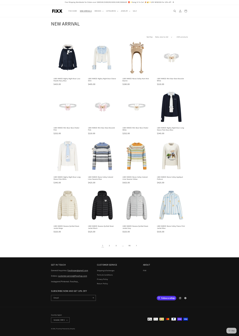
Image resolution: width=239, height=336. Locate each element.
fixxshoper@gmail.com (77, 270)
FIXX (144, 270)
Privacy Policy (102, 279)
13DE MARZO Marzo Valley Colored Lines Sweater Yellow (135, 178)
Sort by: (150, 37)
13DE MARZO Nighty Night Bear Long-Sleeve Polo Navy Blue (170, 129)
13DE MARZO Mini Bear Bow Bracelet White (170, 80)
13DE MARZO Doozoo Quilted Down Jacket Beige (66, 227)
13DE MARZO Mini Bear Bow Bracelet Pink (101, 129)
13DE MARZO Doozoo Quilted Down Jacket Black (101, 227)
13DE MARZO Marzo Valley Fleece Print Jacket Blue (171, 227)
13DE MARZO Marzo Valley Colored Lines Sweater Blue (100, 178)
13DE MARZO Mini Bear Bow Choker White (135, 129)
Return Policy (102, 283)
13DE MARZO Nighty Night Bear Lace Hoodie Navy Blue (67, 80)
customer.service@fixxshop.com (72, 276)
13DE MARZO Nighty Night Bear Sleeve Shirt (102, 80)
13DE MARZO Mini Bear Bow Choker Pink (66, 129)
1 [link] (102, 245)
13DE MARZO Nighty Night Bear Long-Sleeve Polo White (67, 178)
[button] (99, 11)
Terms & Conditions (105, 275)
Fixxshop (59, 329)
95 (129, 245)
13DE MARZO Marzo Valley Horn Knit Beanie (135, 80)
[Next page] (136, 245)
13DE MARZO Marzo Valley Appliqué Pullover (170, 178)
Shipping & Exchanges (105, 270)
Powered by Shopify (68, 329)
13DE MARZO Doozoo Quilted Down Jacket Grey (135, 227)
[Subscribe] (93, 298)
